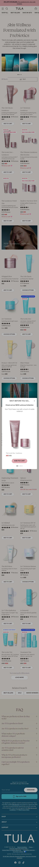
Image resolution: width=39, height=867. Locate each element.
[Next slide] (33, 441)
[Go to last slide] (6, 441)
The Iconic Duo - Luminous (14, 453)
